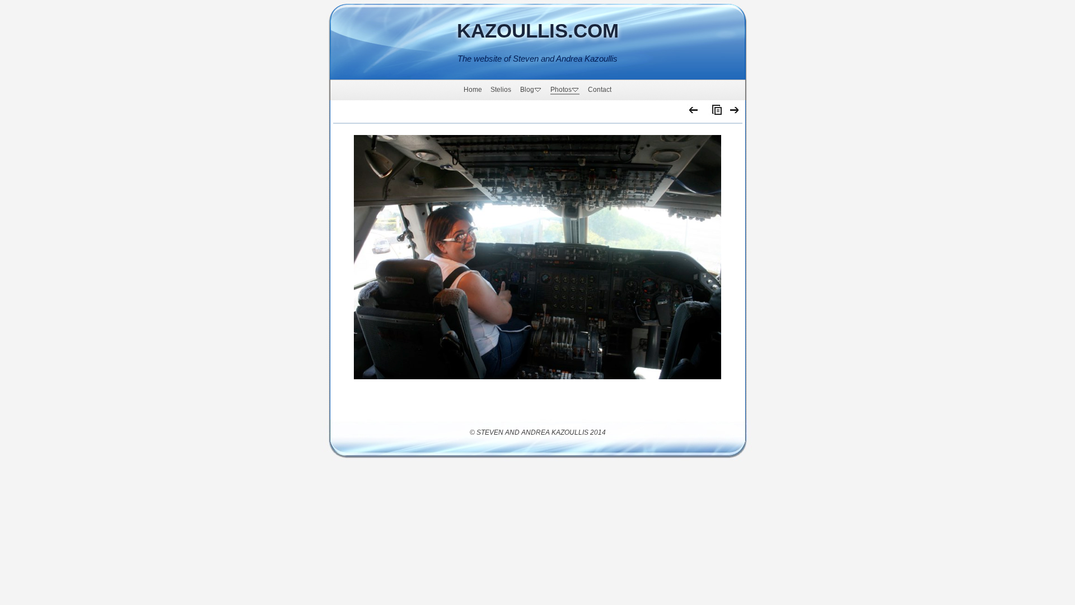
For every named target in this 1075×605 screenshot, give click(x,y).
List (714, 112)
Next (735, 112)
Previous (694, 112)
